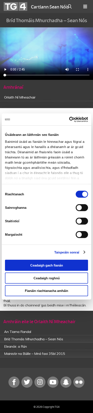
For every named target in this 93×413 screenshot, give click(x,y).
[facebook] (14, 386)
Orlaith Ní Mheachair (19, 97)
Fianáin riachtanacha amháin (46, 291)
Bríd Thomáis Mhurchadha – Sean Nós (33, 339)
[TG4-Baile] (15, 6)
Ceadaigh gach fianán (46, 265)
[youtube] (53, 386)
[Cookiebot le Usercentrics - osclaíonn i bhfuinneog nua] (69, 119)
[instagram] (40, 386)
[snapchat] (66, 386)
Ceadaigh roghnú (47, 278)
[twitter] (27, 386)
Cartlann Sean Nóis (50, 6)
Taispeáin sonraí (66, 252)
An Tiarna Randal (17, 331)
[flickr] (79, 386)
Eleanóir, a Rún (15, 346)
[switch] (82, 207)
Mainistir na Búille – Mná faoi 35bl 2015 (34, 353)
